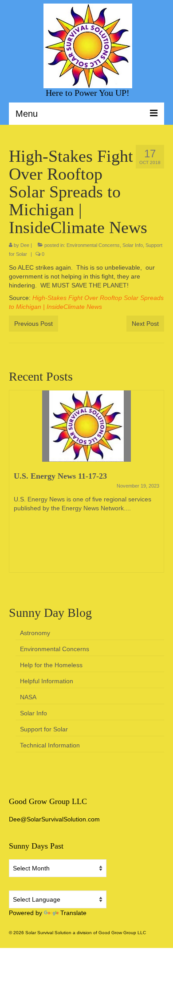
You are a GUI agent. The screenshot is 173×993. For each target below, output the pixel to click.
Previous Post (33, 323)
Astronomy (35, 632)
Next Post (145, 323)
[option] (86, 486)
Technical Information (50, 745)
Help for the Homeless (51, 665)
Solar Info (132, 245)
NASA (28, 697)
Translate (73, 912)
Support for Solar (44, 729)
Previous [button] (16, 486)
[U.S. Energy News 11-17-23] (86, 426)
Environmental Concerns (93, 245)
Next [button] (156, 486)
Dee (24, 245)
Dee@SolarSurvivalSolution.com (54, 819)
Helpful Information (46, 681)
